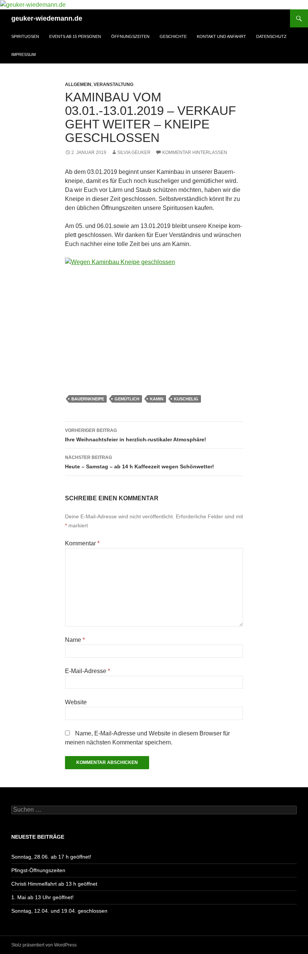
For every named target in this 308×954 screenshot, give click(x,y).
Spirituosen (25, 36)
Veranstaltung (113, 84)
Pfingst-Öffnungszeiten (38, 870)
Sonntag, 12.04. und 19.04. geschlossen (59, 911)
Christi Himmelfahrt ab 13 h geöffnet (54, 884)
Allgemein (78, 84)
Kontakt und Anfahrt (221, 36)
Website (76, 702)
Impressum (23, 54)
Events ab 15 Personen (75, 36)
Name (75, 640)
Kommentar (82, 543)
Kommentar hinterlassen (194, 152)
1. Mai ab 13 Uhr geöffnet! (42, 897)
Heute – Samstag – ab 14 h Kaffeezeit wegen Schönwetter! (139, 462)
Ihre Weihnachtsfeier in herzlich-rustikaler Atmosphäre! (135, 435)
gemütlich (127, 399)
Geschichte (173, 36)
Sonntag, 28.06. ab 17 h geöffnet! (51, 857)
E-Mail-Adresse (87, 671)
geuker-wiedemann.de (46, 18)
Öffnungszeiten (130, 36)
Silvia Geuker (134, 152)
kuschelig (186, 399)
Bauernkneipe (87, 399)
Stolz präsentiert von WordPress (44, 945)
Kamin (156, 399)
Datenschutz (271, 36)
